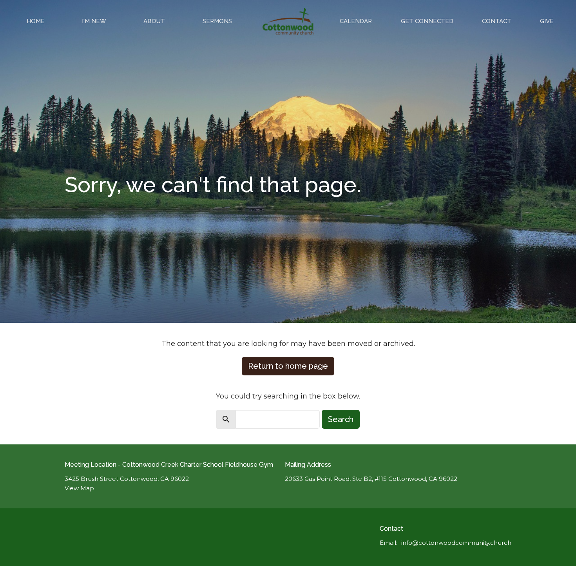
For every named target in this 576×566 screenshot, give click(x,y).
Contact (496, 21)
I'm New (94, 21)
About (154, 21)
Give (547, 21)
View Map (79, 488)
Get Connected (427, 21)
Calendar (356, 21)
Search (340, 419)
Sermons (217, 21)
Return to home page (288, 366)
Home (36, 21)
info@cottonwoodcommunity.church (456, 542)
